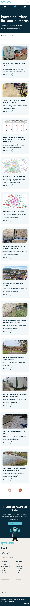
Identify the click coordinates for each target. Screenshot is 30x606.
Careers (17, 586)
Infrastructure (25, 7)
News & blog (3, 570)
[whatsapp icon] (9, 548)
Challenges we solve (20, 566)
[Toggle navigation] (28, 2)
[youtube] (4, 548)
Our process (3, 564)
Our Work (3, 568)
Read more (6, 74)
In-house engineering (20, 581)
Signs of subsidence (5, 566)
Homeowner (5, 7)
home (2, 35)
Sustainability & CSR (20, 583)
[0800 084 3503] (25, 2)
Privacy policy (4, 601)
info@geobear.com (5, 552)
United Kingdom (25, 603)
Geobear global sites (20, 588)
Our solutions (19, 568)
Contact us (13, 523)
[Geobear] (6, 2)
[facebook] (7, 548)
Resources (18, 572)
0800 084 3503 (4, 553)
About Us (18, 579)
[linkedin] (2, 548)
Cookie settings (11, 601)
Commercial (15, 7)
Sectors (17, 564)
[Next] (20, 490)
